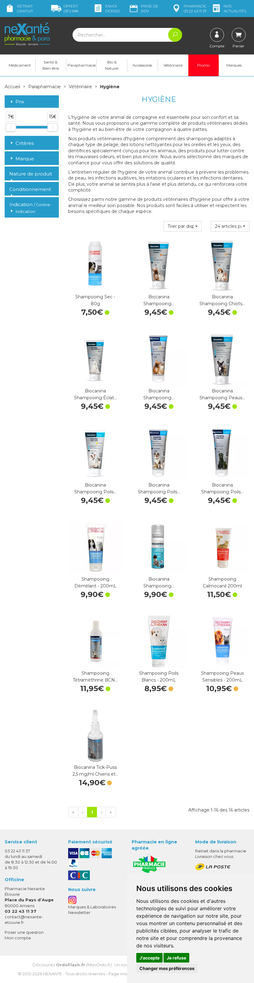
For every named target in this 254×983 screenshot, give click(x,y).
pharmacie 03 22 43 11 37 (195, 8)
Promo (203, 65)
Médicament (20, 65)
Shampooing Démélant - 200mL (95, 582)
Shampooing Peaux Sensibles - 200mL (222, 676)
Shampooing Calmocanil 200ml (222, 582)
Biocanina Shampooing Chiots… (222, 300)
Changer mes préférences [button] (167, 968)
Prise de (149, 8)
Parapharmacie (82, 65)
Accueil (12, 86)
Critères (24, 143)
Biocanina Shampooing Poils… (95, 488)
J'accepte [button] (149, 957)
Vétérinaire (173, 65)
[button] (183, 226)
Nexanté (52, 973)
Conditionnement (30, 189)
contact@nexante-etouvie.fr (24, 919)
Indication (30, 207)
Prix (19, 102)
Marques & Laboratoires (92, 906)
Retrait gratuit (25, 8)
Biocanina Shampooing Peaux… (222, 394)
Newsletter (79, 912)
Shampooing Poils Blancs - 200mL (158, 676)
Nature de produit (30, 174)
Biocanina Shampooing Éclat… (95, 394)
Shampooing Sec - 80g (95, 300)
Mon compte (18, 937)
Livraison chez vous (214, 856)
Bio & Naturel (111, 65)
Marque (24, 159)
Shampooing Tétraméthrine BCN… (95, 676)
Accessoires (142, 65)
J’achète (95, 285)
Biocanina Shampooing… (158, 300)
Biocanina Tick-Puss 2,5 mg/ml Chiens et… (95, 770)
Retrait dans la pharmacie (220, 850)
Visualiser (159, 662)
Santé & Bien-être (50, 65)
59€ (71, 8)
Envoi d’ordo (112, 8)
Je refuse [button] (176, 957)
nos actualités (235, 8)
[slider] (11, 127)
